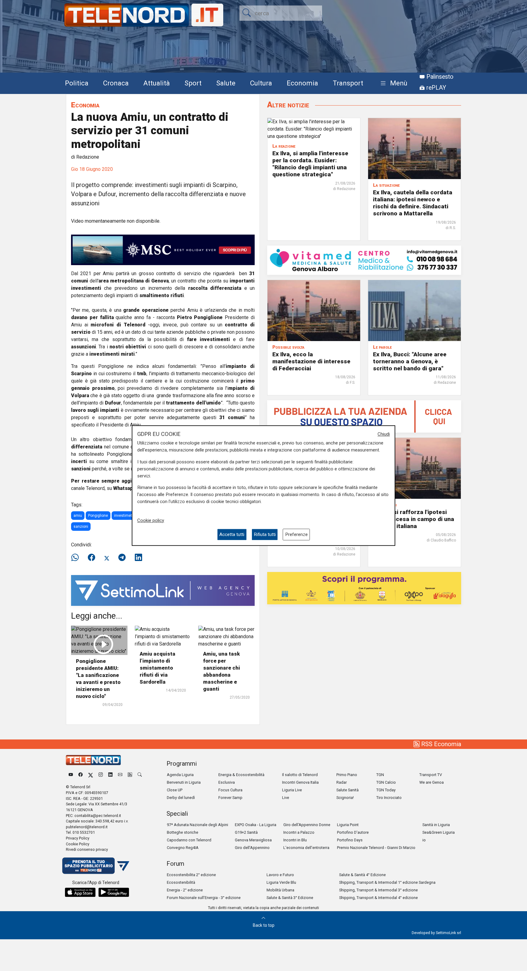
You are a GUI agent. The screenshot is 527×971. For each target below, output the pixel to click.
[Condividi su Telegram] (122, 557)
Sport (193, 83)
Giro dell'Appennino (252, 847)
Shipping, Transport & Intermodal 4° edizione (378, 897)
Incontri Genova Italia (300, 782)
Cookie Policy (77, 844)
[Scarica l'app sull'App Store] (80, 892)
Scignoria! (345, 797)
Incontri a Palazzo (298, 832)
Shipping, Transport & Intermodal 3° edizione (378, 890)
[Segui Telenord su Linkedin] (110, 774)
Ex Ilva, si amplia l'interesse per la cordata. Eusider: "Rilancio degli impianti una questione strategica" (310, 164)
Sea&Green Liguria (438, 832)
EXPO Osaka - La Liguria (255, 824)
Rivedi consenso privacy (87, 849)
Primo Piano (346, 774)
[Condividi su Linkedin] (138, 557)
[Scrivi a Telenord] (120, 774)
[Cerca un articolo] (140, 774)
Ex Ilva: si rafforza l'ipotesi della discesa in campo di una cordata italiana (413, 519)
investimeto (124, 515)
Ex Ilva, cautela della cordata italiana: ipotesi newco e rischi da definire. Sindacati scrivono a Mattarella (412, 203)
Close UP (174, 790)
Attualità (156, 83)
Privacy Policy (77, 838)
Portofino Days (350, 840)
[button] (392, 83)
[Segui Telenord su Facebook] (80, 774)
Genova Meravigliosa (253, 840)
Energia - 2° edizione (185, 890)
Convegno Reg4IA (183, 847)
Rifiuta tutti (265, 534)
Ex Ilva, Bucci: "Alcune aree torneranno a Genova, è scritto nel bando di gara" (409, 361)
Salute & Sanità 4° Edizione (362, 874)
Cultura (261, 83)
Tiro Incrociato (389, 797)
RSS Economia (440, 744)
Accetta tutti (231, 534)
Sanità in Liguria (436, 824)
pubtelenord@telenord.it (87, 827)
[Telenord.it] (95, 865)
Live (285, 797)
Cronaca (116, 83)
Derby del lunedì (181, 797)
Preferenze (296, 534)
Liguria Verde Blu (281, 882)
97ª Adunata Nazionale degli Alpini (197, 824)
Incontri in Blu (295, 840)
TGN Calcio (386, 782)
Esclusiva (226, 782)
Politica (76, 83)
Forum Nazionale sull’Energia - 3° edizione (204, 897)
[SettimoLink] (163, 590)
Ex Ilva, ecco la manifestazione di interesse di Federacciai (311, 361)
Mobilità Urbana (280, 890)
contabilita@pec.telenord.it (97, 815)
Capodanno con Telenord (189, 840)
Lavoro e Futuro (280, 874)
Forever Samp (230, 797)
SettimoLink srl (448, 932)
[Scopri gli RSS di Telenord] (130, 774)
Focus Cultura (230, 790)
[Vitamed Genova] (364, 260)
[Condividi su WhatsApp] (77, 557)
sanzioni (80, 526)
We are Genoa (431, 782)
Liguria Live (292, 790)
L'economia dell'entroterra (306, 847)
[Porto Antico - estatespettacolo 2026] (364, 588)
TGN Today (386, 790)
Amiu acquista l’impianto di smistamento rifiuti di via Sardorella (157, 668)
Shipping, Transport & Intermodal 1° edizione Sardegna (387, 882)
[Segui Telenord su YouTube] (71, 774)
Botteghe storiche (182, 832)
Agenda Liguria (180, 774)
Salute (225, 83)
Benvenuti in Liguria (184, 782)
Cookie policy (150, 520)
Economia (302, 83)
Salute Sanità (347, 790)
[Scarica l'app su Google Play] (114, 892)
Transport (348, 83)
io (424, 840)
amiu (77, 515)
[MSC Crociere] (163, 249)
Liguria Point (348, 824)
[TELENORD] (93, 760)
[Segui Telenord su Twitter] (90, 774)
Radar (341, 782)
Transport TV (430, 774)
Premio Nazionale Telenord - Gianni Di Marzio (376, 847)
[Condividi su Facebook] (91, 557)
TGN (380, 774)
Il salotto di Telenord (300, 774)
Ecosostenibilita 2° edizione (191, 874)
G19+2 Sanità (246, 832)
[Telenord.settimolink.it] (364, 416)
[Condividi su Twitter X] (106, 557)
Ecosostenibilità (181, 882)
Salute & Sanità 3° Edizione (290, 897)
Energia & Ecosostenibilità (241, 774)
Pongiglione (98, 515)
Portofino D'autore (353, 832)
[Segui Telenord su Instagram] (101, 774)
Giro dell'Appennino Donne (306, 824)
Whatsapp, (125, 488)
